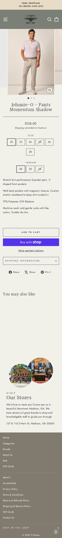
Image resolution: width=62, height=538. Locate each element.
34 (30, 142)
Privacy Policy (10, 489)
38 (30, 152)
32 (11, 142)
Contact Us (8, 517)
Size (31, 135)
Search (6, 477)
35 (39, 142)
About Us (7, 455)
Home (6, 437)
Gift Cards (8, 466)
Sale (5, 460)
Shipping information (22, 260)
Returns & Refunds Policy (16, 500)
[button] (56, 532)
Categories (8, 443)
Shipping (19, 127)
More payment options (31, 250)
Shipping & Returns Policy (16, 506)
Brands (6, 449)
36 (49, 142)
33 (20, 142)
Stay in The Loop (16, 527)
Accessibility (9, 483)
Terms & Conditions (13, 494)
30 (20, 169)
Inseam (30, 162)
